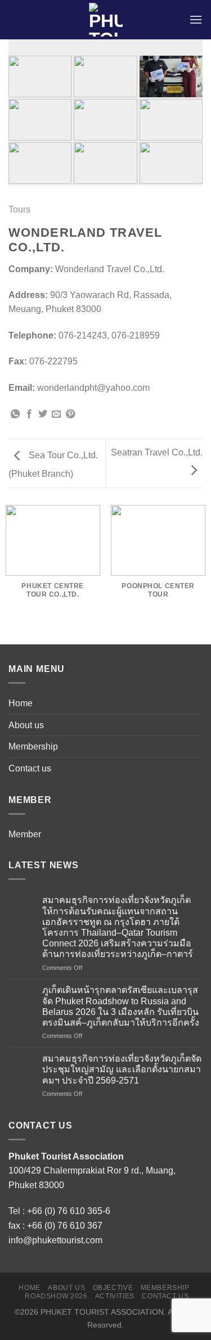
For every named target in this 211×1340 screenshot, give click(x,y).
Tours (19, 209)
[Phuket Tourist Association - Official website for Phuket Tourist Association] (105, 19)
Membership (33, 746)
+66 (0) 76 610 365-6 (68, 1211)
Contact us (29, 768)
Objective (113, 1288)
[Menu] (196, 19)
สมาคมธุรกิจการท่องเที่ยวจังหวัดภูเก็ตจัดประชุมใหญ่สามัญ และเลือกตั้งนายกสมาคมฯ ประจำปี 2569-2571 (121, 1069)
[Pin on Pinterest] (70, 414)
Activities (114, 1296)
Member (24, 834)
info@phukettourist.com (55, 1240)
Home (20, 703)
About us (26, 725)
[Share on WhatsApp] (15, 414)
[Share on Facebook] (29, 414)
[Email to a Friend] (56, 414)
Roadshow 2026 (56, 1296)
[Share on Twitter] (42, 414)
